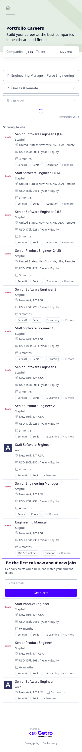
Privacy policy (32, 743)
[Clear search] (73, 75)
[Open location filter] (73, 100)
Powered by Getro (69, 116)
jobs (29, 52)
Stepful (20, 139)
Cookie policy (50, 743)
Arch (18, 450)
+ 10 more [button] (67, 165)
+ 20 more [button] (50, 475)
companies (14, 52)
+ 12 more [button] (52, 514)
